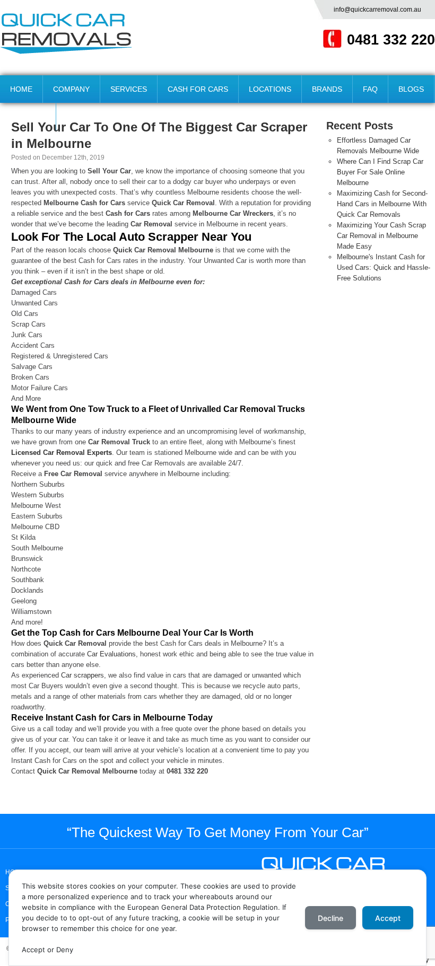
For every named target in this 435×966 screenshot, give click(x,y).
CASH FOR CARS (198, 89)
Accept (388, 918)
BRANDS (327, 89)
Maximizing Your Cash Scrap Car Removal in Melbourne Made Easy (381, 235)
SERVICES (128, 89)
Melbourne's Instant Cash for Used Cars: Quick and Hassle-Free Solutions (383, 267)
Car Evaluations (111, 654)
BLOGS (411, 89)
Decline (330, 918)
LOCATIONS (270, 89)
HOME (21, 89)
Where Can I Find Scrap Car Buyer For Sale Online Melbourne (380, 172)
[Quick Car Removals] (66, 33)
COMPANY (71, 89)
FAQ (370, 89)
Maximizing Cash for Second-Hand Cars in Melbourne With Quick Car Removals (382, 203)
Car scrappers (82, 675)
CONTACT (28, 116)
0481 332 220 (391, 40)
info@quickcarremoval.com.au (377, 9)
